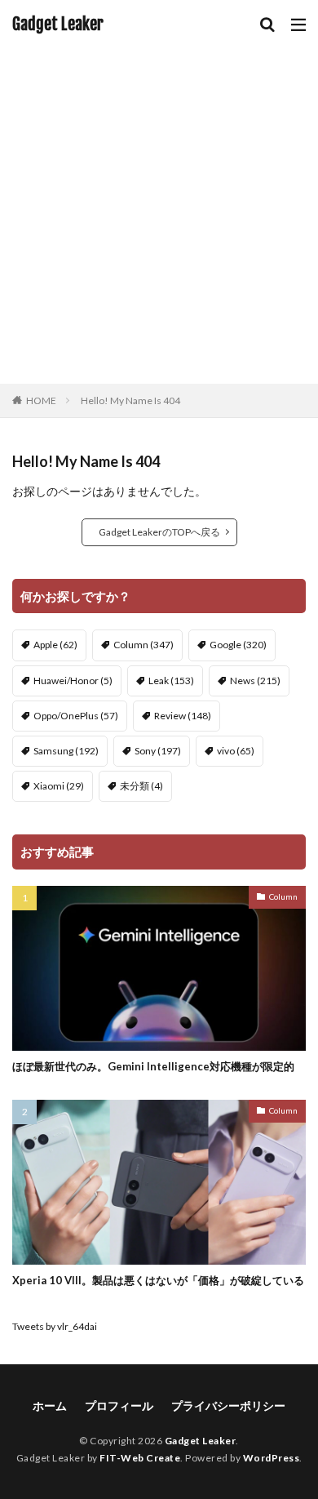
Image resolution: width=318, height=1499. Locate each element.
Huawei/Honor (73, 680)
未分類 (141, 786)
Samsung (66, 751)
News (255, 680)
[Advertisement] (159, 216)
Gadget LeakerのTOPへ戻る (159, 532)
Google (238, 644)
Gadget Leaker (58, 24)
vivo (235, 751)
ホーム (50, 1405)
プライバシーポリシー (228, 1405)
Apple (55, 644)
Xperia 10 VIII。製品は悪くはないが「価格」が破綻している (158, 1280)
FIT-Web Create (139, 1458)
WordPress (271, 1458)
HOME (41, 400)
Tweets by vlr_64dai (54, 1326)
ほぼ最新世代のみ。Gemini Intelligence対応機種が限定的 (153, 1066)
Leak (171, 680)
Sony (158, 751)
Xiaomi (58, 786)
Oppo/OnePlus (75, 715)
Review (182, 715)
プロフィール (119, 1405)
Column (143, 644)
